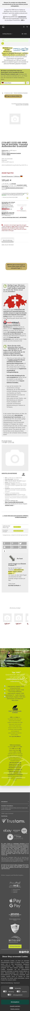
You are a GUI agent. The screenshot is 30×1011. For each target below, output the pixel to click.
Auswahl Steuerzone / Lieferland (11, 176)
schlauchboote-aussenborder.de (16, 55)
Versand (13, 183)
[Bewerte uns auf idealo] (24, 830)
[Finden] (2, 43)
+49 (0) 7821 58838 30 (14, 13)
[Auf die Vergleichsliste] (25, 109)
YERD (11, 717)
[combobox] (13, 83)
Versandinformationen (15, 760)
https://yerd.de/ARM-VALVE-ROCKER (14, 502)
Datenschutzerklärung (7, 983)
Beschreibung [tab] (7, 240)
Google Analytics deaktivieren (7, 807)
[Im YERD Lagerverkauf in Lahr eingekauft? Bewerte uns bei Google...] (18, 836)
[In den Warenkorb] (3, 102)
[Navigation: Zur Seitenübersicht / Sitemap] (3, 93)
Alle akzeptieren (15, 1002)
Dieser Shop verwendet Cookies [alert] (15, 957)
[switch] (11, 988)
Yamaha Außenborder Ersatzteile (13, 153)
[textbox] (13, 83)
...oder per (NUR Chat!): (14, 217)
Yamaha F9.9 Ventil (18, 530)
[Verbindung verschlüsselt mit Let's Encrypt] (15, 928)
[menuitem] (7, 34)
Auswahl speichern (15, 1006)
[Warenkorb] (27, 26)
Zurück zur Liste (9, 93)
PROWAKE (11, 53)
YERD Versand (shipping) (15, 745)
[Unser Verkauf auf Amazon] (16, 830)
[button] (23, 26)
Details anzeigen (15, 1009)
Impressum (17, 983)
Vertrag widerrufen (15, 946)
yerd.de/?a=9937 (9, 505)
